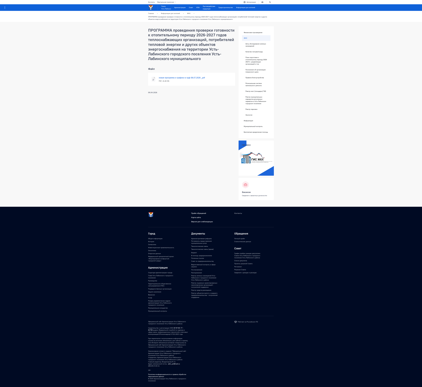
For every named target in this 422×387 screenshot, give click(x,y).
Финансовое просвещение (253, 32)
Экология (249, 115)
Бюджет (194, 252)
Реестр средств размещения (201, 290)
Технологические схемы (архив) (202, 249)
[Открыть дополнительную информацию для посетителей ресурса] (4, 7)
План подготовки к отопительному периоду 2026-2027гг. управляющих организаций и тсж (256, 60)
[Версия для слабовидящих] (262, 2)
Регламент (238, 267)
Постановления (196, 270)
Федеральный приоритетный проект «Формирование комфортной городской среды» (161, 258)
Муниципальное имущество (158, 308)
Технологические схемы (199, 246)
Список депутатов (240, 261)
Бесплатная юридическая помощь (256, 132)
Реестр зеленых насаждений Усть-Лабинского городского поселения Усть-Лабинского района (203, 278)
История (151, 241)
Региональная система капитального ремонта (254, 84)
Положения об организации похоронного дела (256, 71)
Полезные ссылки (197, 258)
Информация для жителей (245, 7)
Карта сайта (196, 217)
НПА (197, 7)
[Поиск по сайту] (270, 2)
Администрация (180, 7)
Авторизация (251, 2)
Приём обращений (198, 213)
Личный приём (239, 238)
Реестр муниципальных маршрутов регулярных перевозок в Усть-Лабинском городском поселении (256, 100)
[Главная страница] (153, 7)
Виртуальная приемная (165, 2)
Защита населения (154, 292)
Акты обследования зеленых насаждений (256, 45)
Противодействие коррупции (209, 7)
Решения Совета (240, 270)
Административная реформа (201, 238)
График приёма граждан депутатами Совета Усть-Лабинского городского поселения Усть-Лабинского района (247, 255)
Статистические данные (242, 241)
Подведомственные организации (160, 289)
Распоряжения (196, 273)
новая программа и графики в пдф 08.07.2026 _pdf (182, 77)
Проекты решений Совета (243, 263)
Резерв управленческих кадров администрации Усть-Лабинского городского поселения (160, 303)
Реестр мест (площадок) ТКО (256, 91)
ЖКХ (245, 38)
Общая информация (155, 238)
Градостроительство (225, 7)
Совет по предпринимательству (202, 261)
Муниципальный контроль (253, 126)
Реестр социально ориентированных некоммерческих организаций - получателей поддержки (204, 285)
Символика (152, 244)
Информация (248, 121)
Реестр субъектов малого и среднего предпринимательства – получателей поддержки (204, 295)
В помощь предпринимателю (201, 255)
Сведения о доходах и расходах (245, 272)
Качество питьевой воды (254, 52)
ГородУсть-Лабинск (166, 7)
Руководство (152, 281)
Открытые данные (154, 253)
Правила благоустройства (255, 77)
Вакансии (246, 192)
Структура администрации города (160, 272)
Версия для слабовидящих (202, 221)
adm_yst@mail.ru (174, 364)
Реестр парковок (251, 109)
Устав (150, 298)
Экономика (152, 250)
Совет (191, 7)
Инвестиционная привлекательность (161, 247)
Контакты (151, 2)
